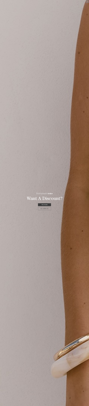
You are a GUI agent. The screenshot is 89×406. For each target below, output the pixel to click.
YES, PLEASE (44, 204)
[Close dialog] (87, 2)
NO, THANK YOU (44, 208)
